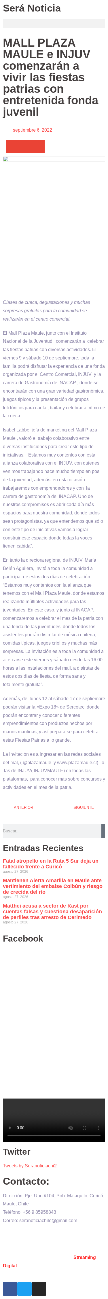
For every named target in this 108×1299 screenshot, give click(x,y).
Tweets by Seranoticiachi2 (30, 1165)
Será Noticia (32, 8)
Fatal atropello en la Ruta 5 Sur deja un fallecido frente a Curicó (50, 864)
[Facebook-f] (10, 1289)
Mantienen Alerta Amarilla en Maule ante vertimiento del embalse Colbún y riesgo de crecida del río (53, 886)
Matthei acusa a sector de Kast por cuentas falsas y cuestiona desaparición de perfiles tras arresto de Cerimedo (52, 911)
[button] (54, 23)
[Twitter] (24, 1289)
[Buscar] (103, 831)
